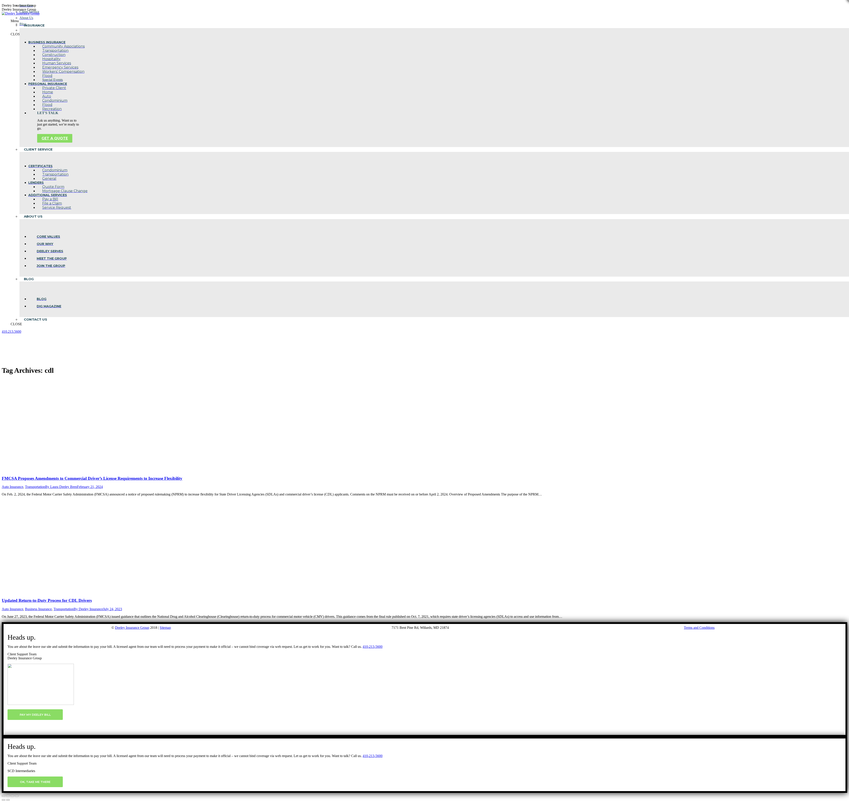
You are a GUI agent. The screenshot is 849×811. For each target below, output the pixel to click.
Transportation (35, 487)
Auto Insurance (12, 487)
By (61, 487)
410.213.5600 (11, 331)
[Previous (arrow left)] (3, 800)
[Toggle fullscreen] (12, 796)
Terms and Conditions (699, 627)
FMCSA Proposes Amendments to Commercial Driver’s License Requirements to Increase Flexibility (92, 478)
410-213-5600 (372, 646)
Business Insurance (38, 609)
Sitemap (165, 627)
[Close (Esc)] (3, 796)
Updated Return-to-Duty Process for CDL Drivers (47, 600)
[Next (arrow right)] (8, 800)
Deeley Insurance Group (132, 627)
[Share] (8, 796)
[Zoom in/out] (17, 796)
